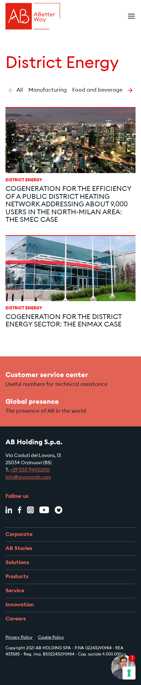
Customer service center (46, 375)
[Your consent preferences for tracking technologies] (129, 673)
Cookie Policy (51, 638)
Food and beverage (97, 90)
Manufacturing (47, 90)
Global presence (32, 402)
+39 (14, 470)
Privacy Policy (19, 638)
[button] (10, 90)
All (19, 90)
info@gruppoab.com (28, 477)
